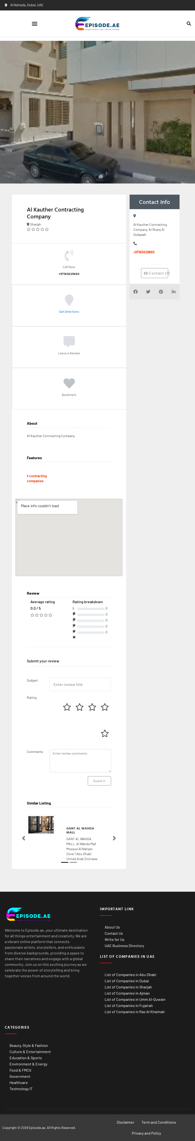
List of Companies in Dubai (127, 980)
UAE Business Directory (124, 945)
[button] (34, 23)
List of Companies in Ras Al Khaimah (135, 1011)
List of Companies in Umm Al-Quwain (135, 999)
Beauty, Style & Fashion (29, 1045)
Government (20, 1076)
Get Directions (69, 311)
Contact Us (114, 933)
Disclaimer (125, 1122)
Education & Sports (26, 1057)
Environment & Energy (28, 1064)
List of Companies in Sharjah (128, 987)
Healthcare (19, 1082)
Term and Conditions (158, 1122)
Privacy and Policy (146, 1133)
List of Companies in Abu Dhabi (130, 974)
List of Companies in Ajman (127, 993)
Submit (99, 781)
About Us (112, 927)
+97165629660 (144, 252)
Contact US (158, 273)
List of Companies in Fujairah (129, 1005)
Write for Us (114, 939)
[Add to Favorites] (69, 386)
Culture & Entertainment (30, 1051)
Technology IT (21, 1088)
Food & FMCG (20, 1070)
